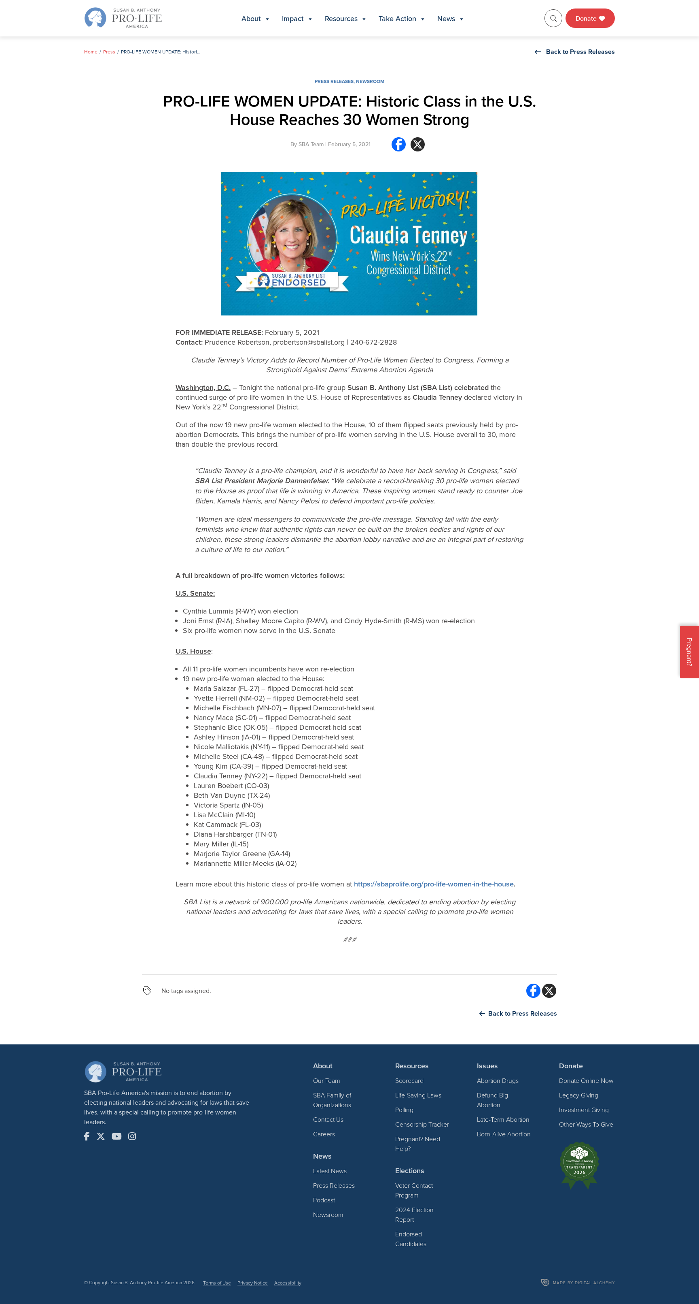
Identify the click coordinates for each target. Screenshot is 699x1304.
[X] (418, 147)
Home (90, 51)
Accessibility (287, 1282)
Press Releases (334, 81)
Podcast (324, 1199)
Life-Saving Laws (418, 1095)
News (446, 18)
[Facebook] (399, 147)
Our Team (326, 1080)
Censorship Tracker (422, 1124)
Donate (587, 18)
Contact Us (328, 1119)
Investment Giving (584, 1109)
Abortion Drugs (498, 1080)
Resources (341, 18)
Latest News (330, 1170)
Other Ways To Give (586, 1124)
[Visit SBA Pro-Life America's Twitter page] (100, 1136)
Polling (404, 1109)
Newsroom (370, 81)
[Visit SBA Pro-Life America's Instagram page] (132, 1136)
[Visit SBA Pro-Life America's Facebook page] (87, 1136)
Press (109, 51)
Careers (324, 1133)
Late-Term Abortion (503, 1119)
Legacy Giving (578, 1095)
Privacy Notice (252, 1282)
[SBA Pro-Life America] (123, 17)
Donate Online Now (586, 1080)
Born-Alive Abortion (504, 1133)
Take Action (397, 18)
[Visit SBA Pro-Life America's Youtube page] (117, 1136)
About (251, 18)
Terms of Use (217, 1282)
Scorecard (409, 1080)
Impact (293, 18)
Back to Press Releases (580, 51)
